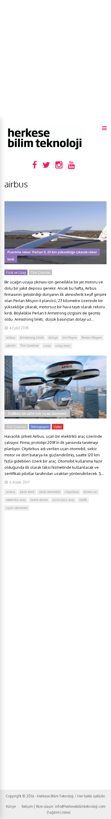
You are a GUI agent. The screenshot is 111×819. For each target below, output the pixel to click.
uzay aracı (62, 345)
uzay (47, 345)
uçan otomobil (17, 508)
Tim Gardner (29, 345)
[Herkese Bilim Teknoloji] (45, 151)
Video (58, 427)
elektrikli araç (16, 500)
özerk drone (39, 500)
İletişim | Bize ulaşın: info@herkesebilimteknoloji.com (63, 806)
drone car (90, 492)
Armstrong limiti (32, 337)
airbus (10, 337)
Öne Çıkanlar (40, 272)
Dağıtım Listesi (58, 812)
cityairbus (72, 492)
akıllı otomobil (49, 492)
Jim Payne (69, 337)
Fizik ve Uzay (16, 272)
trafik (83, 500)
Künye (11, 806)
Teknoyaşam (40, 427)
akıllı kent (27, 492)
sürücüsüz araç (63, 500)
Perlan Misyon (91, 337)
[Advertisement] (55, 58)
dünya (53, 337)
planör (11, 345)
